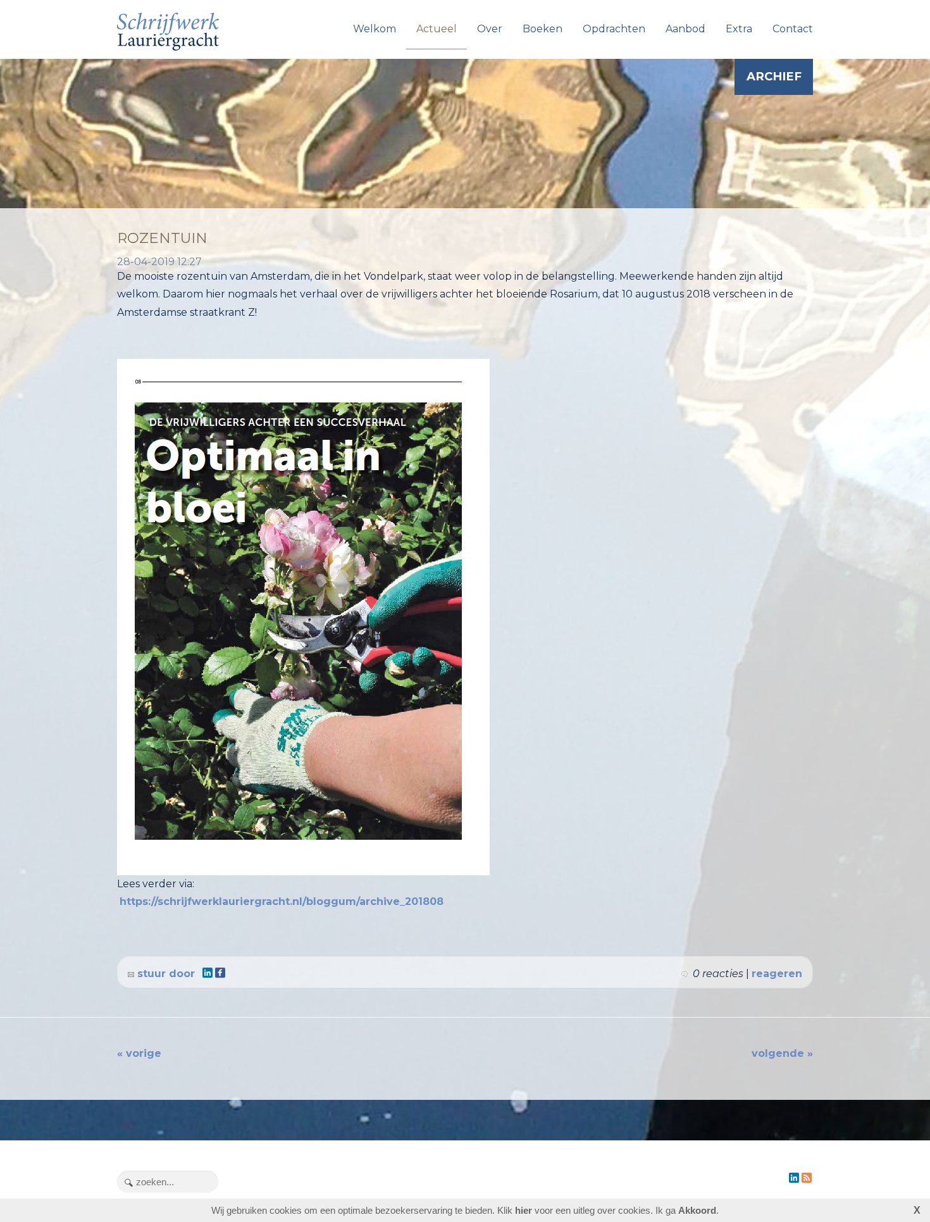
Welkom (374, 29)
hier (523, 1210)
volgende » (782, 1053)
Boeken (542, 29)
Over (489, 29)
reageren (777, 974)
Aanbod (685, 29)
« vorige (139, 1053)
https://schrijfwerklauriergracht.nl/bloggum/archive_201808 (281, 901)
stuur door (164, 974)
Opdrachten (614, 29)
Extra (739, 29)
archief (774, 76)
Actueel (436, 29)
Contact (792, 29)
